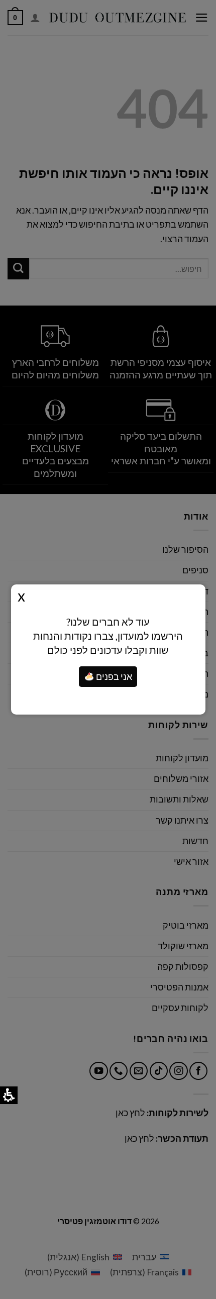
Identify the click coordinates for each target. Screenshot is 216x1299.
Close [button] (21, 595)
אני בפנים (113, 676)
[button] (89, 676)
